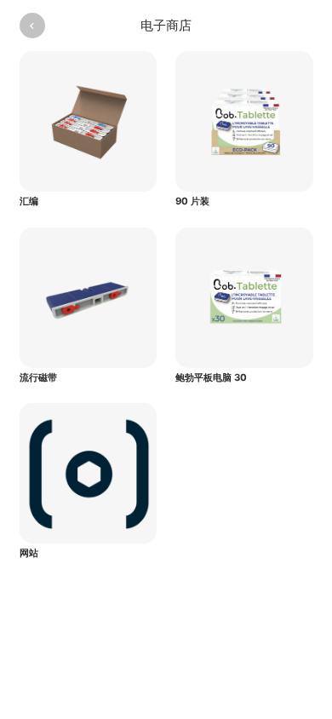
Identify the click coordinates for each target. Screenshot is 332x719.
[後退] (32, 25)
